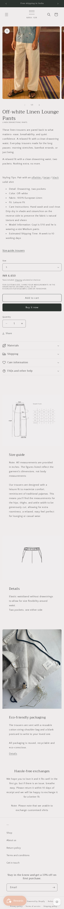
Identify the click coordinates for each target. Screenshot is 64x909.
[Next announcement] (58, 3)
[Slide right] (39, 105)
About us (11, 840)
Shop (9, 833)
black (56, 177)
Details (13, 753)
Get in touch (13, 863)
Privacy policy (16, 906)
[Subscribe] (53, 887)
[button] (6, 14)
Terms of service (33, 906)
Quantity (6, 317)
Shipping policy (50, 906)
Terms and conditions (18, 855)
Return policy (14, 848)
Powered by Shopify (36, 901)
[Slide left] (24, 105)
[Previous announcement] (6, 3)
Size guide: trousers (13, 250)
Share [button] (9, 333)
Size (4, 261)
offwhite (37, 177)
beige (46, 177)
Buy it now (32, 307)
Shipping (18, 280)
